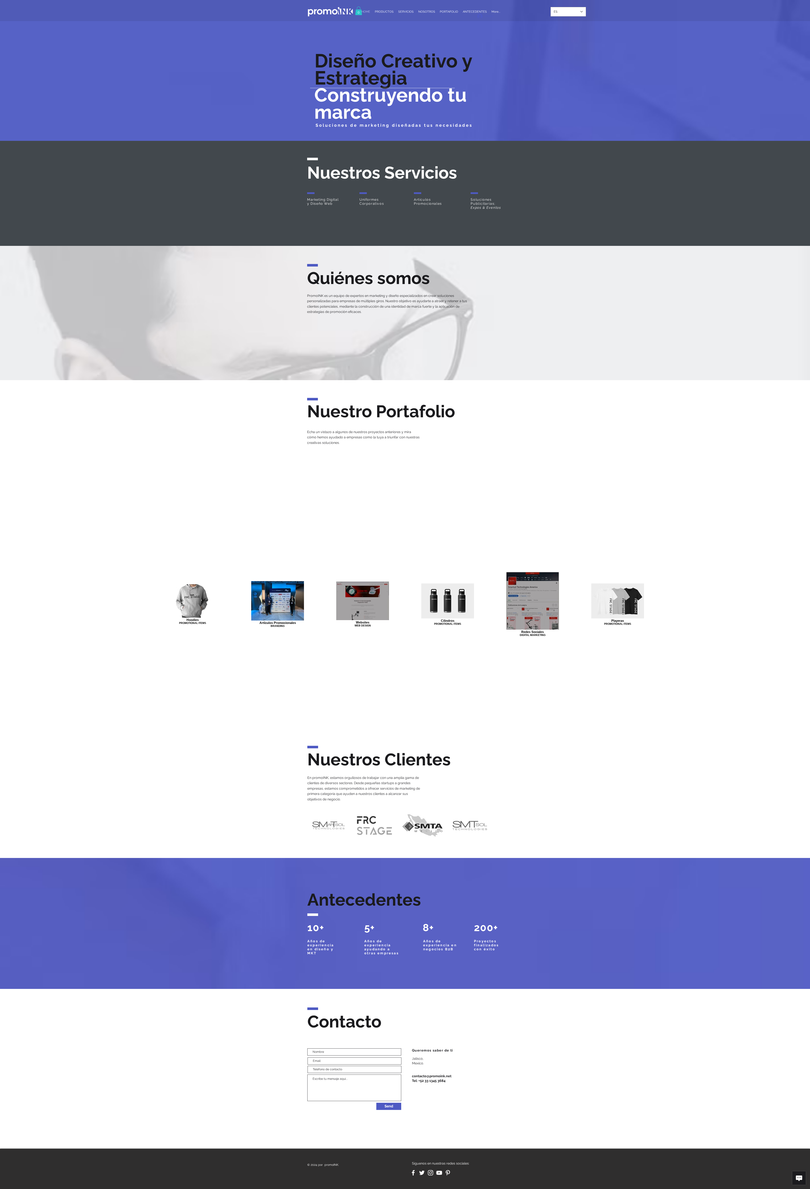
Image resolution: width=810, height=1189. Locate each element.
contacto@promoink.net (431, 1076)
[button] (358, 11)
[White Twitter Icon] (421, 1172)
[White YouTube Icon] (439, 1172)
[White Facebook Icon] (413, 1172)
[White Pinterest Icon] (447, 1172)
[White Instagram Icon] (430, 1172)
